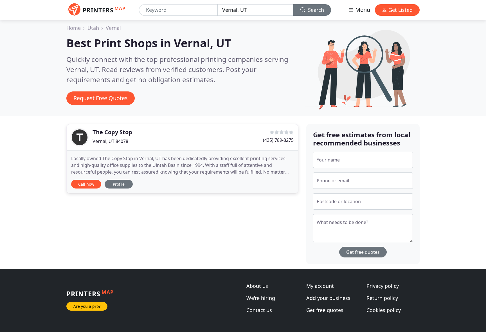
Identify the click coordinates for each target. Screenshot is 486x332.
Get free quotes (363, 252)
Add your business (328, 298)
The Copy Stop (112, 132)
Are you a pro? (86, 306)
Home (73, 27)
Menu (362, 10)
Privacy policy (382, 285)
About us (257, 285)
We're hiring (260, 298)
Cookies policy (383, 310)
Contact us (259, 310)
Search (315, 9)
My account (320, 285)
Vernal (113, 27)
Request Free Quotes (100, 98)
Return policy (382, 298)
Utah (93, 27)
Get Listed (400, 9)
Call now (86, 184)
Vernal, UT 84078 (110, 141)
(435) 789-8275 (278, 140)
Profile (119, 184)
